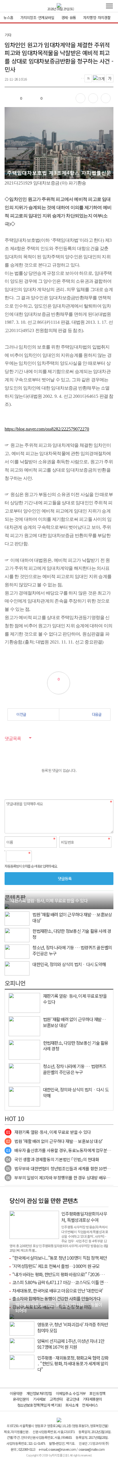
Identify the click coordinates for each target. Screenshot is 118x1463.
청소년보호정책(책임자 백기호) (39, 1405)
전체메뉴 (109, 6)
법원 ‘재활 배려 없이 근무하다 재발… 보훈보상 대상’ (54, 1141)
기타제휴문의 (92, 1399)
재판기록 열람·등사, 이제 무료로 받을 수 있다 (48, 1132)
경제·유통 (68, 17)
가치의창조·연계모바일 (37, 17)
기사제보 (39, 1399)
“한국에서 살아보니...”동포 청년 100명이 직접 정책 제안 (59, 1258)
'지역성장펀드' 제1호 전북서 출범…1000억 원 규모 (56, 1266)
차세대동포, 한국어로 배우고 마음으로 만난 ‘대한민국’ (57, 1290)
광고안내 (72, 1399)
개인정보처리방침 (39, 1393)
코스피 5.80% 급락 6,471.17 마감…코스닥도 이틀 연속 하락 (64, 1282)
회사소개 (71, 1405)
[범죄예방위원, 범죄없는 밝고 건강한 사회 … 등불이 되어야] (11, 1316)
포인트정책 (97, 1393)
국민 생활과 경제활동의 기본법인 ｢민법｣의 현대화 (52, 1159)
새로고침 (51, 856)
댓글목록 (13, 738)
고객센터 (56, 1399)
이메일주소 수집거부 (71, 1393)
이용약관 (16, 1393)
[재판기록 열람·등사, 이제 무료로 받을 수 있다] (7, 906)
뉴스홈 (8, 17)
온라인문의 (21, 1399)
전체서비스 (90, 1405)
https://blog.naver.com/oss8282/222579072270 (47, 429)
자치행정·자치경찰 (97, 17)
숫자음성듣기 (38, 856)
